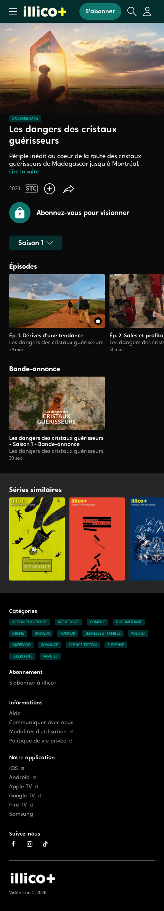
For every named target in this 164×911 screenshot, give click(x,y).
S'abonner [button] (100, 11)
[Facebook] (13, 844)
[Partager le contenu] (68, 188)
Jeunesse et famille (103, 633)
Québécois (21, 645)
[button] (13, 11)
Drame (18, 633)
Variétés (50, 656)
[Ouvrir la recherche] (132, 11)
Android (19, 777)
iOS (13, 768)
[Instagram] (29, 844)
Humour (67, 633)
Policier (138, 633)
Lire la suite (24, 171)
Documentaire (25, 118)
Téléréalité (22, 656)
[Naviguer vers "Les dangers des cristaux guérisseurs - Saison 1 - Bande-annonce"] (57, 419)
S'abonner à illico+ (33, 683)
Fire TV (18, 805)
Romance (49, 645)
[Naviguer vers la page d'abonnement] (57, 313)
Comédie (97, 622)
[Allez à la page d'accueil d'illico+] (45, 11)
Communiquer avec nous (41, 722)
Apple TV (20, 786)
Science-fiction (83, 645)
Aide (15, 713)
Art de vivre (68, 622)
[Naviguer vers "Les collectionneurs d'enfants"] (37, 539)
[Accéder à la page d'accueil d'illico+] (32, 878)
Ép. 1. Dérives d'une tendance (46, 335)
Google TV (22, 795)
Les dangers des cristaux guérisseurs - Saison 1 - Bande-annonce (56, 441)
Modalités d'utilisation (38, 731)
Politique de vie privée (37, 741)
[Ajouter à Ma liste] (49, 188)
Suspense (116, 645)
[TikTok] (45, 844)
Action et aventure (29, 622)
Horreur (42, 633)
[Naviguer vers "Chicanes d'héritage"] (97, 539)
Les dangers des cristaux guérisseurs (56, 342)
